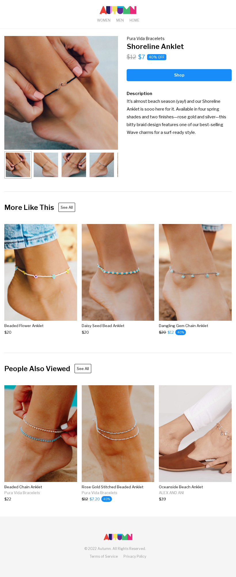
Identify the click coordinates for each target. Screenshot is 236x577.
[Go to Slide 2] (46, 165)
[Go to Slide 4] (101, 165)
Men (120, 20)
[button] (61, 93)
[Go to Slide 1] (18, 165)
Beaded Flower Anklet (23, 325)
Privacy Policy (134, 556)
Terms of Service (104, 556)
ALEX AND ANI (171, 492)
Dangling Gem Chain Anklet (183, 325)
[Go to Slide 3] (73, 165)
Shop (179, 75)
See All (67, 207)
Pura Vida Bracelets (146, 38)
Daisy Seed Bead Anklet (103, 325)
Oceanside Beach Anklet (181, 487)
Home (134, 20)
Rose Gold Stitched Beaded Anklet (112, 487)
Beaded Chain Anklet (23, 487)
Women (104, 20)
